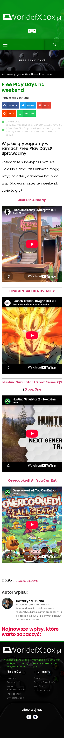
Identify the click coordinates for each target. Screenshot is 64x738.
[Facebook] (30, 31)
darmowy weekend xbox (19, 125)
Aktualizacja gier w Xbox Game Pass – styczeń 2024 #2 (29, 74)
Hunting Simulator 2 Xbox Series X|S (32, 382)
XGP (50, 131)
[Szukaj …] (54, 45)
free (10, 128)
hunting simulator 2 (41, 128)
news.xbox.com (25, 580)
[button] (10, 105)
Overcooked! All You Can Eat (31, 131)
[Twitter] (34, 31)
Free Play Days (21, 128)
